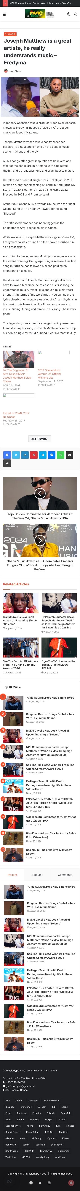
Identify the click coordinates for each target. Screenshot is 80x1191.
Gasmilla (34, 1119)
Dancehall (26, 1106)
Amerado (33, 1100)
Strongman (63, 1151)
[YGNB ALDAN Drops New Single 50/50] (13, 703)
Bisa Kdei (10, 1106)
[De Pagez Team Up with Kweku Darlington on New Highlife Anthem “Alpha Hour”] (13, 786)
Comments (65, 874)
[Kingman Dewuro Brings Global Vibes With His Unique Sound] (13, 719)
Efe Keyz (21, 1113)
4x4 (7, 1100)
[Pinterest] (34, 455)
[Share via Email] (69, 455)
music (23, 1138)
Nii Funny (36, 1138)
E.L (53, 1106)
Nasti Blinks (15, 71)
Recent (12, 874)
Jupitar (62, 1119)
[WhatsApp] (60, 455)
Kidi (58, 1125)
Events (20, 1119)
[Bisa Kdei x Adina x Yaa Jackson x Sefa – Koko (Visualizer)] (13, 838)
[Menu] (5, 15)
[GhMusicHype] (40, 13)
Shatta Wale (11, 1151)
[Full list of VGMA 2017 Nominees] (18, 402)
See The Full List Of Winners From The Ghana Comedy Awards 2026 (20, 665)
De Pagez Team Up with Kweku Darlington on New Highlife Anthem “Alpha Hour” (48, 785)
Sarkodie (40, 1144)
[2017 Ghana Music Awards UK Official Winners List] (54, 360)
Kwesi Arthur (32, 1132)
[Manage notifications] (71, 1183)
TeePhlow (10, 1157)
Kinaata (70, 1125)
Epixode (51, 1113)
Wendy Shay (42, 1157)
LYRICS (49, 1132)
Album (19, 1100)
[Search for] (75, 15)
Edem (8, 1113)
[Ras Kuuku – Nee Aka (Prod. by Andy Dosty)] (13, 855)
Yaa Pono (60, 1157)
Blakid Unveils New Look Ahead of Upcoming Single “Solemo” (20, 620)
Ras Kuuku (11, 1144)
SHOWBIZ (10, 34)
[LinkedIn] (25, 455)
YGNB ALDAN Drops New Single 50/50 (50, 697)
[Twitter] (16, 455)
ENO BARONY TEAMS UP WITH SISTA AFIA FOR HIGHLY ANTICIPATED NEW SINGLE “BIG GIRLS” (49, 802)
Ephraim (36, 1113)
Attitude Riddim (51, 1100)
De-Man (42, 1106)
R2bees (65, 1138)
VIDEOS (26, 1157)
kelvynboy (44, 1125)
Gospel (48, 1119)
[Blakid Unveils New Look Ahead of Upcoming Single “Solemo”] (21, 603)
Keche (30, 1125)
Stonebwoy (46, 1151)
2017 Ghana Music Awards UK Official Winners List (49, 374)
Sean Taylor (57, 1144)
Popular (37, 874)
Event (8, 1119)
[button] (9, 1181)
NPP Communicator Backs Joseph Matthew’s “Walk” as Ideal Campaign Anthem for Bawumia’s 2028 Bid (49, 750)
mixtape (9, 1138)
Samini (26, 1144)
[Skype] (43, 455)
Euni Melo (66, 1113)
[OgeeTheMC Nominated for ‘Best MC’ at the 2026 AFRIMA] (59, 648)
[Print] (7, 463)
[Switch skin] (69, 15)
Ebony (64, 1106)
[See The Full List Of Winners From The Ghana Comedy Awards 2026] (21, 648)
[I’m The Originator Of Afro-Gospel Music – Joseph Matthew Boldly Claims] (18, 360)
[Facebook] (7, 455)
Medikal (63, 1132)
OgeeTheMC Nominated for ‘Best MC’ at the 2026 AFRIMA (58, 665)
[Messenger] (51, 455)
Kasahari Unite (13, 1125)
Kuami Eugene (12, 1132)
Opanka (51, 1138)
